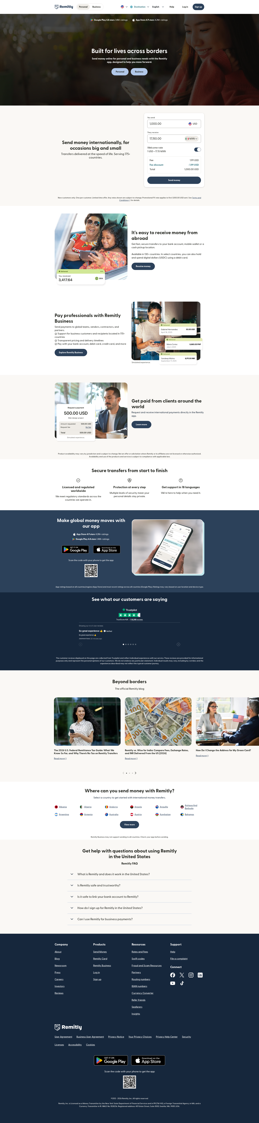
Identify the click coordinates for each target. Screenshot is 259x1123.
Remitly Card (100, 959)
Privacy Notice (116, 1037)
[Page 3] (132, 773)
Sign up (198, 7)
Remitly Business (102, 966)
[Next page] (135, 773)
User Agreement (63, 1037)
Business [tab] (96, 7)
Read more (60, 758)
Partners (136, 972)
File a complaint (179, 959)
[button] (124, 7)
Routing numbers (141, 979)
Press (57, 972)
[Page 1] (126, 773)
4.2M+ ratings (152, 20)
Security (186, 1037)
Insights (136, 1014)
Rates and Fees (140, 952)
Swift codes (138, 959)
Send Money (100, 952)
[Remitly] (64, 7)
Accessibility (75, 1045)
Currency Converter (143, 993)
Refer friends (138, 1000)
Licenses (59, 1045)
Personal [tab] (83, 7)
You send (151, 118)
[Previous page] (123, 773)
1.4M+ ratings (111, 20)
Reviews (59, 993)
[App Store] (106, 549)
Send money (174, 180)
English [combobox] (155, 7)
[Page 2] (129, 773)
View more (129, 825)
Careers (59, 979)
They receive (153, 133)
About (58, 952)
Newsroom (61, 966)
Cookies (90, 1045)
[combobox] (191, 139)
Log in (185, 7)
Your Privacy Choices (140, 1037)
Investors (59, 986)
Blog (57, 959)
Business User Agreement (90, 1037)
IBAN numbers (139, 986)
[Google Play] (75, 549)
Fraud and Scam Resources (147, 966)
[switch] (197, 150)
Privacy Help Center (167, 1037)
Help (172, 7)
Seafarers (137, 1007)
